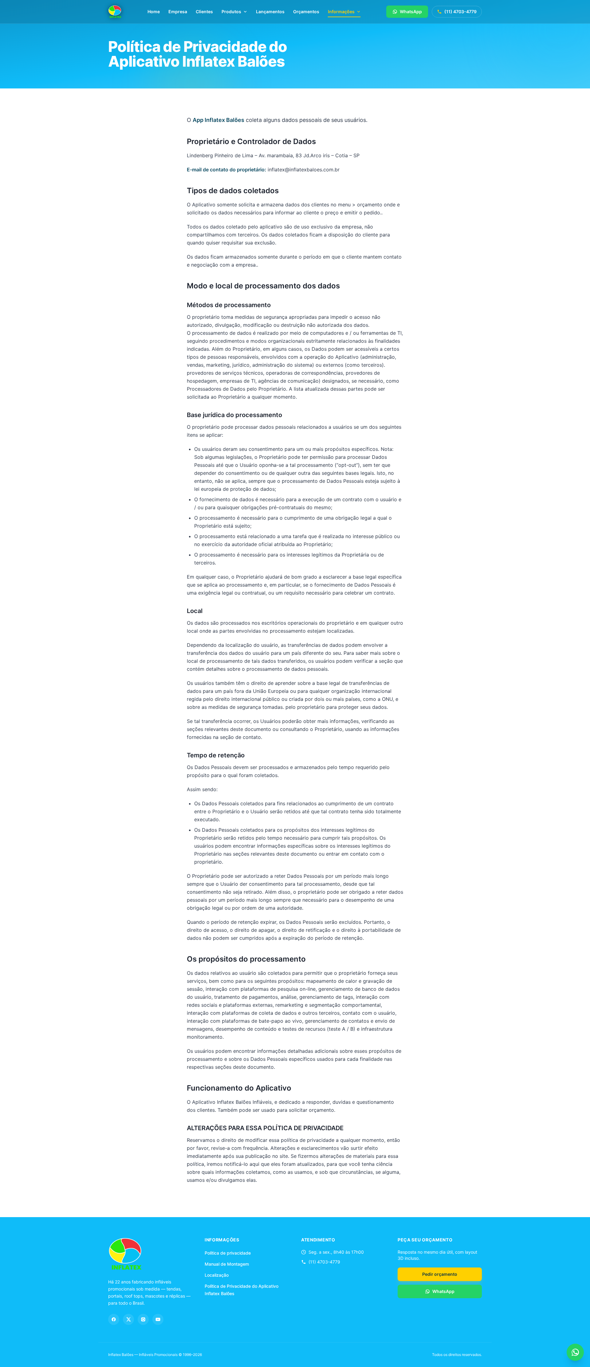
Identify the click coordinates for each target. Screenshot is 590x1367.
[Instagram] (143, 1319)
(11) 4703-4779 (460, 11)
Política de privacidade (228, 1253)
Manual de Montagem (227, 1264)
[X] (128, 1319)
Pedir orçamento (439, 1274)
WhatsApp (411, 11)
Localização (217, 1275)
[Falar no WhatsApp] (575, 1352)
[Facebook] (113, 1319)
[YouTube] (157, 1319)
